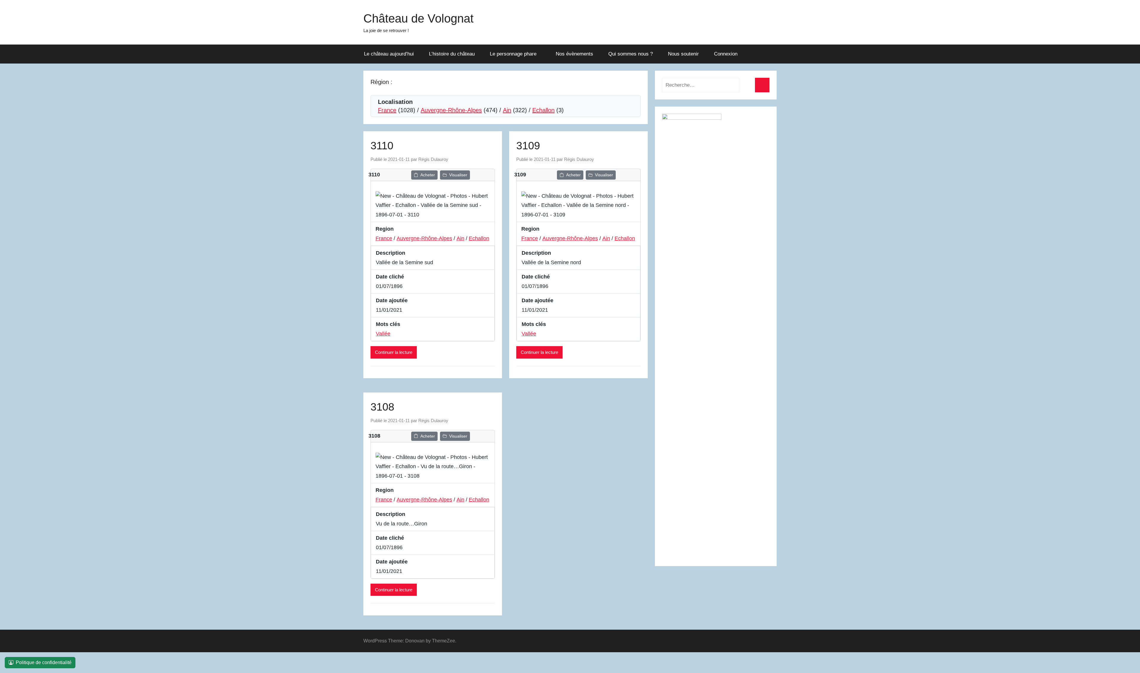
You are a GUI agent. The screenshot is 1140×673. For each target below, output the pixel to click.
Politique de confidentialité (44, 662)
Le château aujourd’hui (389, 54)
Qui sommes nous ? (630, 54)
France (387, 110)
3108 (382, 407)
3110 (381, 146)
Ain (507, 110)
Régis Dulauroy (433, 159)
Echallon (543, 110)
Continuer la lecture (393, 352)
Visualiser (458, 174)
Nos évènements (574, 54)
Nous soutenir (683, 54)
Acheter (427, 174)
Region (385, 229)
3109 (528, 146)
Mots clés (388, 324)
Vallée (383, 334)
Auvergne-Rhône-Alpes (451, 110)
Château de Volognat (418, 18)
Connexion (725, 54)
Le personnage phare (513, 54)
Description (390, 253)
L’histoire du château (452, 54)
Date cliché (390, 277)
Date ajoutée (392, 300)
